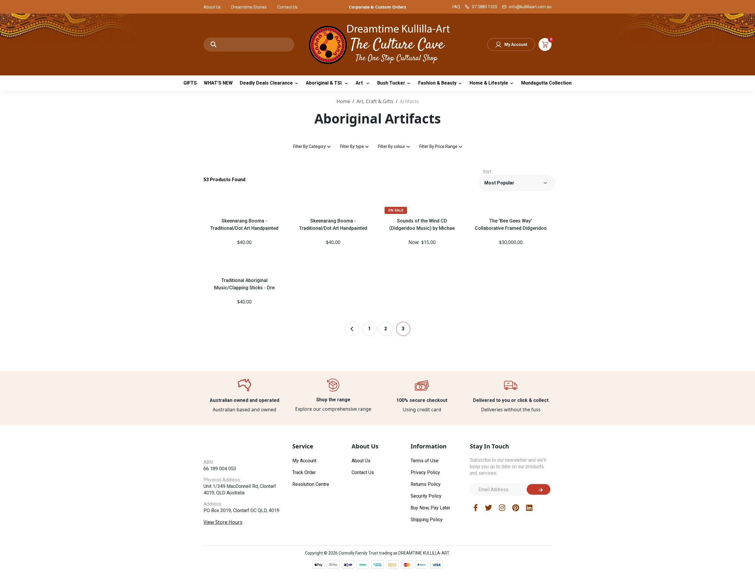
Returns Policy (426, 484)
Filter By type (352, 146)
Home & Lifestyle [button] (489, 83)
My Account (515, 44)
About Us (212, 7)
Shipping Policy (427, 519)
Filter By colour (391, 146)
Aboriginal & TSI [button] (324, 83)
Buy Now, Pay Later (430, 508)
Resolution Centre (310, 484)
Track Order (304, 472)
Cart (545, 44)
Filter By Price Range (438, 146)
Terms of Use (425, 460)
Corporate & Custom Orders (377, 7)
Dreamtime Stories (249, 7)
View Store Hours (222, 522)
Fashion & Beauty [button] (437, 83)
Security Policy (426, 496)
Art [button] (360, 83)
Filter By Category (309, 146)
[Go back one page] (352, 329)
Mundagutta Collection (546, 83)
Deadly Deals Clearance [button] (266, 83)
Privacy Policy (425, 472)
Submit (538, 489)
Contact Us (287, 7)
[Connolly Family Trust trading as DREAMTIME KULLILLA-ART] (377, 43)
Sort (487, 171)
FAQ (456, 6)
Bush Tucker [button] (391, 83)
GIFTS (190, 83)
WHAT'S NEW (218, 83)
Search (213, 44)
